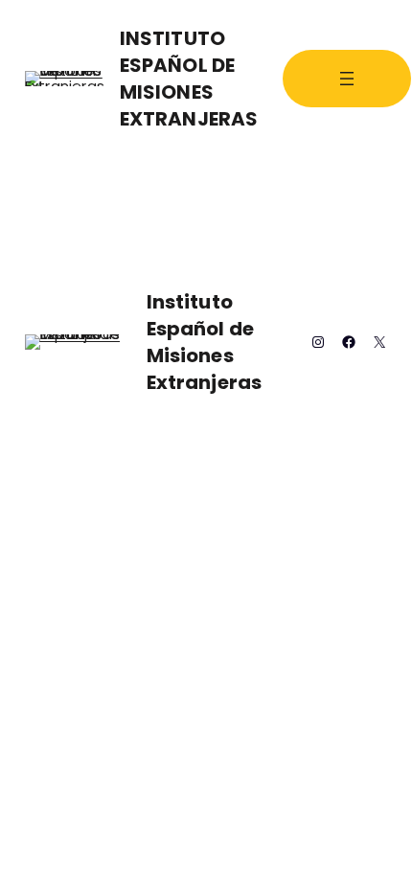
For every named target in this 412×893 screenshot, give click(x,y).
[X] (379, 342)
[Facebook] (348, 342)
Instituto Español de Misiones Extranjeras (189, 78)
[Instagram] (318, 342)
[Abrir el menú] (347, 78)
